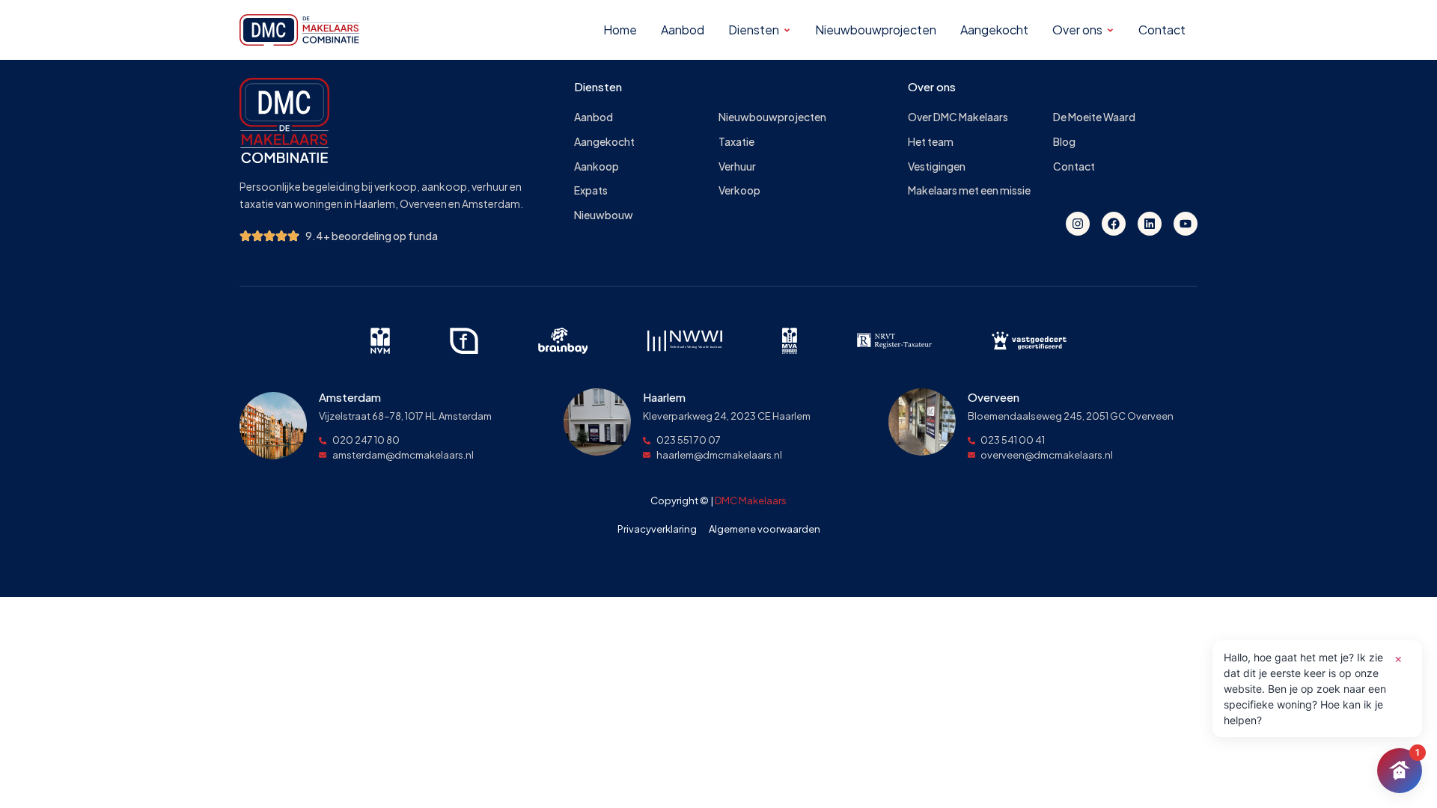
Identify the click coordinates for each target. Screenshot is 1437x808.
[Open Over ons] (1110, 30)
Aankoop (596, 166)
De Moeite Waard (1094, 117)
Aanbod (593, 117)
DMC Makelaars (751, 500)
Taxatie (736, 141)
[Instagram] (1078, 224)
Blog (1064, 141)
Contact (1074, 166)
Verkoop (739, 190)
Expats (591, 190)
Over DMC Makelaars (958, 117)
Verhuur (737, 166)
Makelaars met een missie (969, 190)
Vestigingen (936, 166)
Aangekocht (604, 141)
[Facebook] (1114, 224)
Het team (931, 141)
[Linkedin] (1150, 224)
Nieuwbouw (603, 215)
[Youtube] (1186, 224)
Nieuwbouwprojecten (772, 117)
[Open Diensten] (787, 30)
